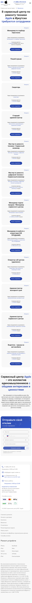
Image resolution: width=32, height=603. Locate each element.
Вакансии (4, 522)
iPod (2, 556)
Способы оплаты (5, 535)
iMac (13, 548)
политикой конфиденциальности (12, 452)
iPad (2, 548)
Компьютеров (16, 556)
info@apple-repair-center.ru (12, 472)
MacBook (14, 545)
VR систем (4, 553)
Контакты (3, 520)
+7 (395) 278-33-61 (19, 2)
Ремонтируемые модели (8, 528)
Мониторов (15, 551)
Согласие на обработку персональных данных (14, 533)
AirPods (14, 553)
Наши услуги (4, 530)
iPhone (2, 545)
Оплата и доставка (6, 517)
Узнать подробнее (15, 49)
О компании (4, 525)
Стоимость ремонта (6, 514)
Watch (2, 551)
